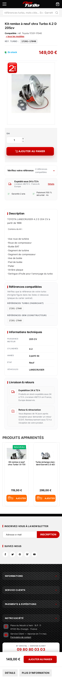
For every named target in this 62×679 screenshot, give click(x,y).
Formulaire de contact (20, 637)
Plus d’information (35, 672)
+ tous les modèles (15, 36)
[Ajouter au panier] (16, 498)
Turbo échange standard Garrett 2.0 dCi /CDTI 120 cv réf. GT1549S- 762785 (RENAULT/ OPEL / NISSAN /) (45, 463)
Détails (51, 184)
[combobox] (31, 12)
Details (10, 672)
